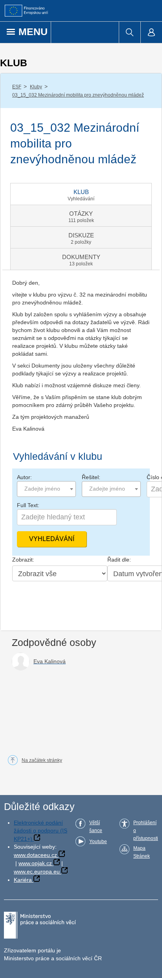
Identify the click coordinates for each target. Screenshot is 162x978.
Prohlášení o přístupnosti (145, 830)
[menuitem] (129, 32)
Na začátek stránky (42, 760)
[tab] (81, 194)
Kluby (36, 87)
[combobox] (46, 489)
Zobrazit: (23, 559)
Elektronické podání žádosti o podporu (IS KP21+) (40, 830)
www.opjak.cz (35, 863)
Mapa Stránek (141, 852)
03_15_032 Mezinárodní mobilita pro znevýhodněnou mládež (78, 95)
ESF (16, 87)
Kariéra (23, 880)
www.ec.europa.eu (37, 871)
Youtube (98, 841)
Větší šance (95, 826)
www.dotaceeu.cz (35, 855)
